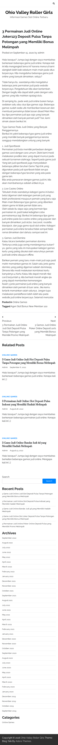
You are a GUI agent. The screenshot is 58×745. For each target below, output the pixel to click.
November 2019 (9, 701)
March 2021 (7, 624)
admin (41, 52)
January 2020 (8, 692)
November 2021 (9, 586)
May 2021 (6, 615)
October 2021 (8, 591)
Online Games (20, 302)
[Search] (54, 3)
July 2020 (6, 663)
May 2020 (6, 672)
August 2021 (7, 600)
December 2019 (9, 696)
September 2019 (9, 711)
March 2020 (7, 682)
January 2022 (7, 576)
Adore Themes (23, 741)
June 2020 (6, 668)
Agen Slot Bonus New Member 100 (29, 306)
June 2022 (6, 552)
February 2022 (8, 572)
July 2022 (6, 547)
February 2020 (8, 687)
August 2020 (7, 658)
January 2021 (7, 634)
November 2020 (9, 644)
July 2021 (6, 605)
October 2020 (8, 648)
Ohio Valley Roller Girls (29, 12)
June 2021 (6, 610)
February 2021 (8, 629)
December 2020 (9, 639)
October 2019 (8, 706)
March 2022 (7, 567)
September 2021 (9, 596)
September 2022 (9, 538)
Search (5, 477)
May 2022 (6, 557)
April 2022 (6, 562)
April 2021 (6, 619)
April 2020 (6, 677)
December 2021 (9, 581)
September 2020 (9, 653)
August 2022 (7, 543)
